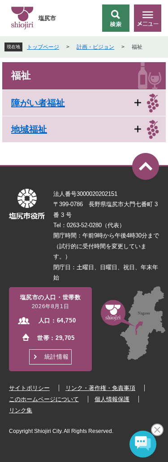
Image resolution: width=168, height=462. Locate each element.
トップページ (43, 47)
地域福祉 (29, 129)
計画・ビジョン (95, 47)
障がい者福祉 (38, 103)
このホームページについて (44, 399)
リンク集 (20, 410)
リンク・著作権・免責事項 (100, 388)
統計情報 (56, 356)
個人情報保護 (112, 399)
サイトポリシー (29, 388)
